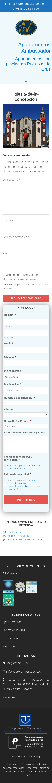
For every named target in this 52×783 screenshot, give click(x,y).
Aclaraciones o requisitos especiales (24, 432)
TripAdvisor (10, 573)
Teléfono (10, 357)
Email (8, 343)
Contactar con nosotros (17, 535)
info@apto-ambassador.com (25, 671)
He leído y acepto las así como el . (24, 484)
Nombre (9, 220)
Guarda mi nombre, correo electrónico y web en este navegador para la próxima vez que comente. (26, 282)
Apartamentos (12, 622)
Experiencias (11, 638)
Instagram (9, 646)
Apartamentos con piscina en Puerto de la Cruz (28, 64)
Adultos (9, 409)
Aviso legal (31, 767)
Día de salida (12, 384)
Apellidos (8, 337)
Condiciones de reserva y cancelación (18, 458)
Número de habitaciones (19, 397)
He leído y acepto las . (23, 467)
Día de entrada (14, 370)
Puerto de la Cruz (14, 630)
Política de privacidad (17, 474)
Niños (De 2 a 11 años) (18, 421)
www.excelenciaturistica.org (26, 756)
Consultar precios (14, 532)
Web (6, 253)
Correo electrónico (16, 237)
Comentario (12, 179)
